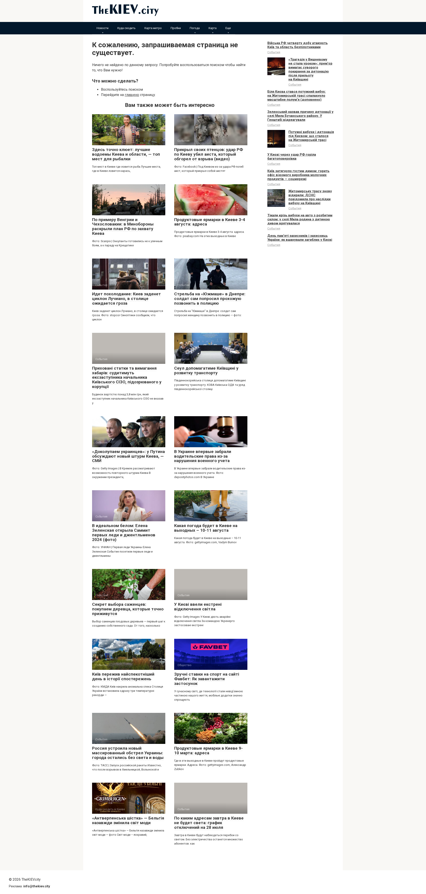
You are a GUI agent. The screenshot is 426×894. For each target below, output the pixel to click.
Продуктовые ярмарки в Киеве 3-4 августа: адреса (209, 222)
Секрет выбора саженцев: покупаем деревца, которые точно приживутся (128, 609)
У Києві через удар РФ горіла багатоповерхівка (291, 157)
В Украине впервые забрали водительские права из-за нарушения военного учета (202, 456)
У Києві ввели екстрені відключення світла (198, 607)
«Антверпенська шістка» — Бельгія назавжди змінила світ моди (128, 820)
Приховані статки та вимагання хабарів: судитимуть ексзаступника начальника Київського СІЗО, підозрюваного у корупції (127, 377)
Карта (213, 28)
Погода (195, 28)
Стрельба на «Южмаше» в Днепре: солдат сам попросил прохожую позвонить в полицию (209, 298)
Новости (102, 28)
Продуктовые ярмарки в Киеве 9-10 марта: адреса (208, 750)
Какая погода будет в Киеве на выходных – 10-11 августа (205, 528)
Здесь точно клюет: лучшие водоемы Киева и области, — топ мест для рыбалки (126, 154)
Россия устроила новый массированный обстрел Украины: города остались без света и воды (128, 753)
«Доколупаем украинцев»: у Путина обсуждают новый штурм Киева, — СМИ (128, 456)
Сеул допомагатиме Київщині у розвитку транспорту (206, 370)
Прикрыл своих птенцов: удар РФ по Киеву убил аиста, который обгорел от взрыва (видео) (208, 154)
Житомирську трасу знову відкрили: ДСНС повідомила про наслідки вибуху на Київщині (310, 197)
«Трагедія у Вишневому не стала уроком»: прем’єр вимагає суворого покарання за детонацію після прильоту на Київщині (310, 69)
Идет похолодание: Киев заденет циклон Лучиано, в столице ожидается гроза (126, 298)
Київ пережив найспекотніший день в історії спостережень (123, 676)
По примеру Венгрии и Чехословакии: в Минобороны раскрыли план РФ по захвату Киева (123, 226)
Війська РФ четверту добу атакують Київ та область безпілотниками (297, 45)
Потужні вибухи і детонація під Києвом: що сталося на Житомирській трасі (311, 136)
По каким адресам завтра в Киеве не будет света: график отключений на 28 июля (209, 823)
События (273, 52)
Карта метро (153, 28)
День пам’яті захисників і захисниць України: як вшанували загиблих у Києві (299, 238)
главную (132, 95)
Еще (228, 28)
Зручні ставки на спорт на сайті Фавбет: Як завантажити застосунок (206, 679)
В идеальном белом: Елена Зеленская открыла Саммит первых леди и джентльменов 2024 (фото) (123, 532)
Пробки (176, 28)
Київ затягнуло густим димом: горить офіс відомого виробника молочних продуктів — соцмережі (298, 175)
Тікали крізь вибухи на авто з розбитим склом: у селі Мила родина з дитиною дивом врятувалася (299, 219)
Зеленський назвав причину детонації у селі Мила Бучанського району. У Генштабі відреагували (300, 116)
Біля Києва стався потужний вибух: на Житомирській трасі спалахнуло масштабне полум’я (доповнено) (296, 96)
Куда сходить (126, 28)
